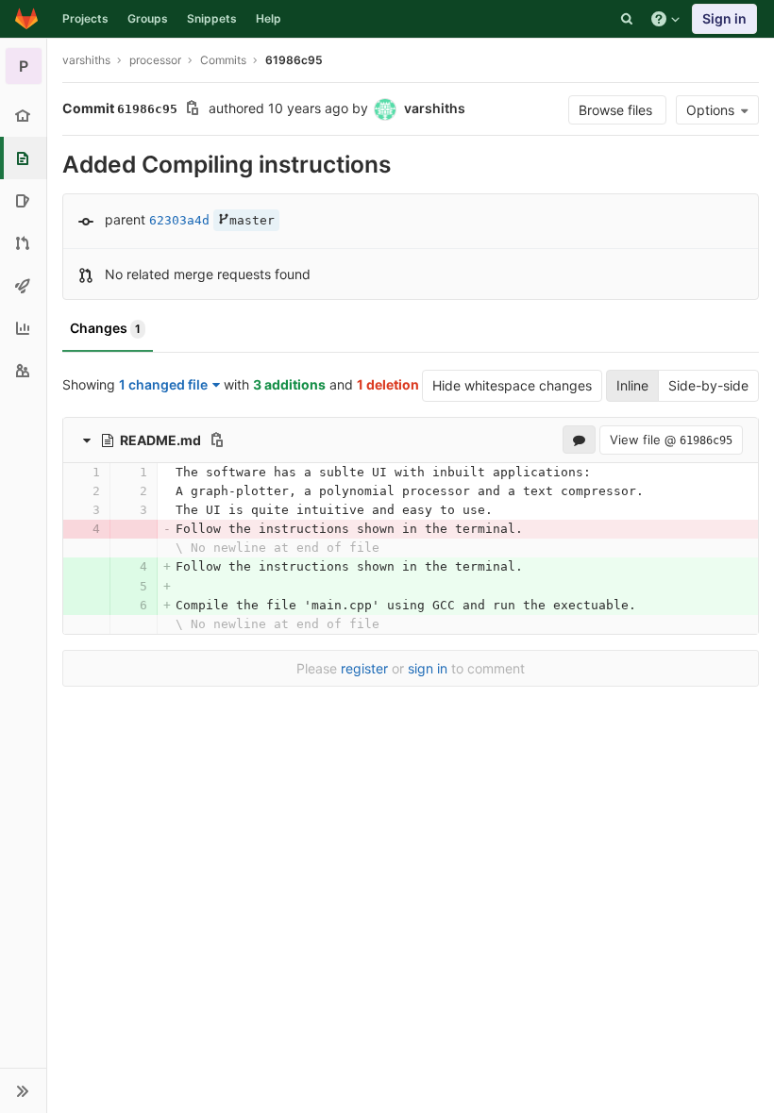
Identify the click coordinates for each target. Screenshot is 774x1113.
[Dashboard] (26, 19)
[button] (23, 1090)
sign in (427, 668)
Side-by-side (708, 385)
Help (268, 18)
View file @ (671, 439)
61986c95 (294, 60)
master (252, 220)
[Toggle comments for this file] (579, 439)
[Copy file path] (217, 439)
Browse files (617, 110)
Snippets (212, 18)
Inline (632, 385)
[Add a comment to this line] (62, 472)
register (364, 668)
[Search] (627, 19)
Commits (223, 60)
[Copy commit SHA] (192, 110)
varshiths (86, 60)
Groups (147, 18)
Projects (85, 18)
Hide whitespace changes (512, 385)
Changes (105, 328)
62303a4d (179, 220)
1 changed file (163, 384)
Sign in (724, 18)
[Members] (23, 370)
